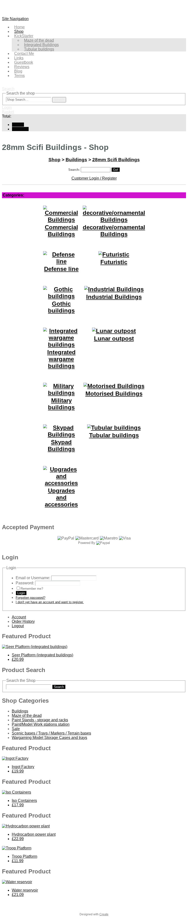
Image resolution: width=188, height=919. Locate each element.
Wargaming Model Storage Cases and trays (49, 737)
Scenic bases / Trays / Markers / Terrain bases (51, 733)
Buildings (76, 159)
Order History (23, 621)
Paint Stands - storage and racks (40, 720)
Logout (18, 626)
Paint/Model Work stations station (41, 724)
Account (19, 617)
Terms (19, 76)
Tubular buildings (39, 49)
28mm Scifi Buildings (116, 159)
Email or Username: (33, 578)
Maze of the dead (27, 715)
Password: (25, 583)
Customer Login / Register (94, 178)
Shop (54, 159)
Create (103, 914)
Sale (16, 729)
